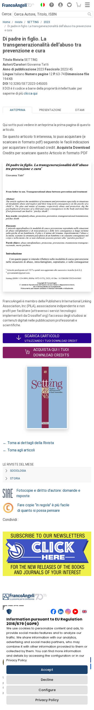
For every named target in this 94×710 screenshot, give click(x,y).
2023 (47, 22)
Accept (47, 669)
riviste (18, 22)
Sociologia (18, 470)
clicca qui (30, 93)
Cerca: (7, 14)
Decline (47, 679)
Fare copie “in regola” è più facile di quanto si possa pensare (43, 508)
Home (6, 22)
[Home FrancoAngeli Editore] (18, 5)
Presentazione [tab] (50, 110)
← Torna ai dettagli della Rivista (28, 443)
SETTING (33, 22)
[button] (41, 5)
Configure (47, 690)
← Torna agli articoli (19, 450)
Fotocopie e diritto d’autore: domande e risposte (48, 493)
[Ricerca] (89, 14)
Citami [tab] (79, 110)
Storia (15, 478)
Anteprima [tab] (17, 110)
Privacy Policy (47, 700)
